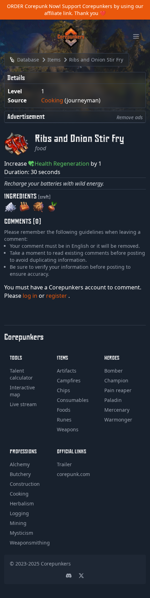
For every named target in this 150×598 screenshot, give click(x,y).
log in (31, 296)
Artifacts (66, 370)
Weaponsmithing (30, 542)
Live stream (23, 404)
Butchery (20, 474)
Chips (63, 390)
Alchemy (20, 464)
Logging (19, 513)
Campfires (69, 380)
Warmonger (118, 419)
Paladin (113, 400)
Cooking (52, 100)
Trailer (64, 464)
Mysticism (21, 532)
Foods (63, 409)
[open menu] (136, 36)
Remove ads (130, 117)
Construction (25, 484)
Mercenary (116, 409)
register (57, 296)
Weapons (67, 429)
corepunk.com (73, 474)
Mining (18, 523)
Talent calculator (21, 374)
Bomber (113, 370)
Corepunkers (56, 563)
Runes (64, 419)
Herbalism (22, 503)
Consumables (73, 400)
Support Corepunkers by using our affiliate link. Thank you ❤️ (93, 9)
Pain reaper (118, 390)
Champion (116, 380)
